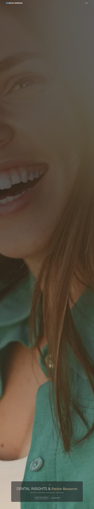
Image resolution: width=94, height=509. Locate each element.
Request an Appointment (42, 497)
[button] (86, 3)
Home (44, 484)
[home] (14, 3)
